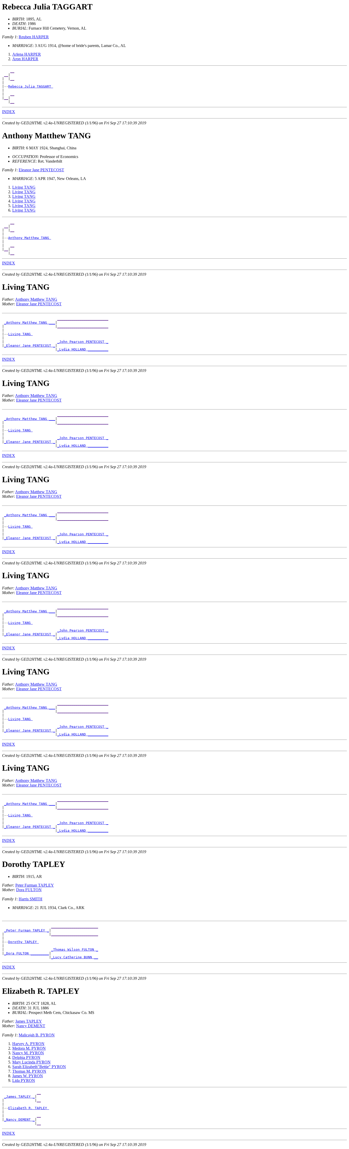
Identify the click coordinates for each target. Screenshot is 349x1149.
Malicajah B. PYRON (37, 1035)
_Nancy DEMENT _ (19, 1119)
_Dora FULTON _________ (26, 953)
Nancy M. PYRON (28, 1053)
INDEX (8, 112)
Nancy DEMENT (30, 1026)
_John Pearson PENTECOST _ (82, 342)
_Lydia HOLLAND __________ (82, 349)
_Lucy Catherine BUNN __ (74, 957)
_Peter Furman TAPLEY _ (26, 930)
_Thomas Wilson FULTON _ (74, 949)
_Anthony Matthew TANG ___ (29, 322)
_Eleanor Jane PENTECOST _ (29, 345)
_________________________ (82, 319)
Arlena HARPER (26, 54)
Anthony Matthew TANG (29, 238)
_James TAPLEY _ (19, 1096)
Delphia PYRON (26, 1057)
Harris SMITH (30, 899)
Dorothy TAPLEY (23, 942)
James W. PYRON (27, 1076)
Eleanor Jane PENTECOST (41, 170)
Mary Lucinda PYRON (31, 1062)
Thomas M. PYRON (29, 1071)
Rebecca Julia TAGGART (30, 86)
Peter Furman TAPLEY (34, 885)
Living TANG (24, 187)
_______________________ (74, 926)
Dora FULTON (29, 890)
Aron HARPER (25, 59)
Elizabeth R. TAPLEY (28, 1108)
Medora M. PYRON (29, 1048)
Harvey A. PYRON (28, 1044)
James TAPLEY (28, 1021)
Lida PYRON (23, 1080)
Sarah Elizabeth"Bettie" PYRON (39, 1067)
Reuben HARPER (34, 37)
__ (12, 71)
